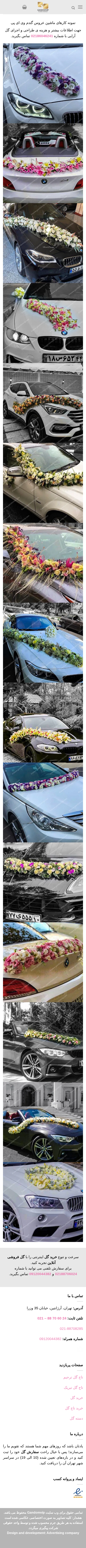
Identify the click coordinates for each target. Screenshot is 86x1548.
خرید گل (76, 1398)
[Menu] (80, 7)
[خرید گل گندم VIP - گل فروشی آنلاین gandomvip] (43, 7)
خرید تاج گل (74, 1408)
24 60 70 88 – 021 (51, 1318)
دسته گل (76, 1418)
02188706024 (66, 1274)
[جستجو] (73, 8)
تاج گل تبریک (73, 1388)
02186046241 (42, 36)
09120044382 (40, 1274)
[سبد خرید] (24, 7)
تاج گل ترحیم (73, 1377)
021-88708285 (71, 1329)
